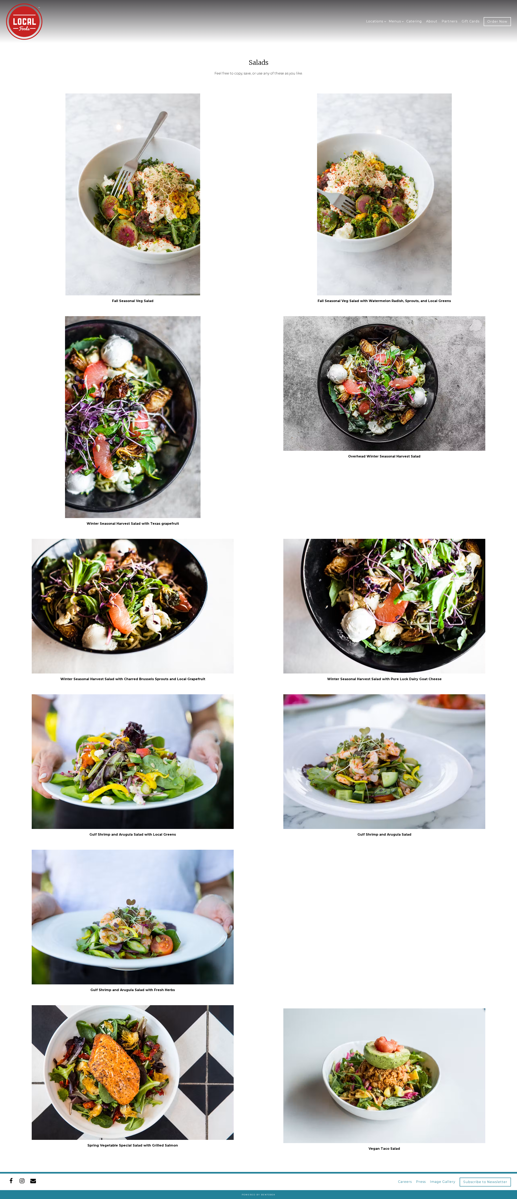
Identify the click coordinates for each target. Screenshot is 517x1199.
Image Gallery (442, 1182)
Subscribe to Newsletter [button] (485, 1182)
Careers (405, 1182)
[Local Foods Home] (24, 21)
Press (421, 1182)
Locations (375, 21)
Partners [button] (449, 21)
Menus (395, 21)
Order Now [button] (497, 21)
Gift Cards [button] (470, 21)
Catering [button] (414, 21)
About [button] (431, 21)
